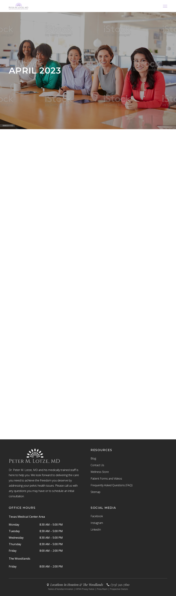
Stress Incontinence (86, 286)
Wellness (14, 276)
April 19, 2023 (29, 276)
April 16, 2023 (71, 293)
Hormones (14, 191)
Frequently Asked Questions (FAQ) (112, 485)
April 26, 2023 (17, 195)
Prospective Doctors (119, 589)
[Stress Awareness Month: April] (142, 258)
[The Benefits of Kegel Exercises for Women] (88, 260)
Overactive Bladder (74, 283)
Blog (93, 458)
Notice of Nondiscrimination (60, 589)
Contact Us (97, 465)
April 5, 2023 (42, 374)
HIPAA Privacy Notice (85, 589)
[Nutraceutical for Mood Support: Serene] (33, 256)
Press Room (102, 589)
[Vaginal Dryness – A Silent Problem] (33, 167)
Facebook (97, 516)
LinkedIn (96, 529)
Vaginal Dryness (31, 191)
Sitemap (95, 492)
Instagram (97, 523)
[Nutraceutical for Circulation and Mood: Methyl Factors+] (33, 354)
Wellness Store (100, 472)
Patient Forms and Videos (106, 478)
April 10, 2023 (139, 280)
